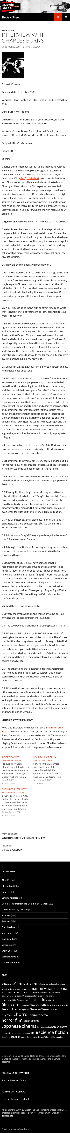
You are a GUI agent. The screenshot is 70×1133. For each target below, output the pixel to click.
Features (6, 915)
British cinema (21, 992)
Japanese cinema (19, 1026)
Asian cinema (55, 988)
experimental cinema (46, 996)
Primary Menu (66, 17)
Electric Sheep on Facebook (15, 1099)
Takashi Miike (49, 1037)
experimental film (9, 1000)
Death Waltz (22, 996)
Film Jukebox (8, 927)
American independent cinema (53, 984)
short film (5, 1037)
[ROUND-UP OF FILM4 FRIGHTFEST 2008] (49, 770)
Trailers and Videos (11, 962)
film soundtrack (40, 1005)
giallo (54, 1009)
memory (26, 1033)
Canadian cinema (38, 992)
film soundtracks (60, 1005)
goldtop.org (7, 1115)
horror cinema (39, 1015)
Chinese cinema (54, 993)
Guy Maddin (9, 1014)
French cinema (11, 1009)
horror (22, 1014)
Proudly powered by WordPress (15, 1129)
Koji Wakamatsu (44, 1027)
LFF (3, 1033)
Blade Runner (7, 992)
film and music (22, 1000)
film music (36, 999)
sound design (26, 1037)
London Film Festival (14, 1033)
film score (10, 1004)
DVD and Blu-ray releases (15, 909)
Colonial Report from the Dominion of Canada (25, 903)
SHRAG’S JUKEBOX (12, 848)
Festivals (6, 921)
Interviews (8, 30)
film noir (50, 999)
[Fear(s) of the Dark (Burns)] (13, 64)
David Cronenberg (9, 996)
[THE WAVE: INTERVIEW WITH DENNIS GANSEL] (17, 802)
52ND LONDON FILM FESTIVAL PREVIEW (23, 836)
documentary (32, 996)
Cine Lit (5, 891)
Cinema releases (10, 897)
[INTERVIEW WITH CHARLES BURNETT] (17, 770)
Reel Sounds (8, 939)
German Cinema (40, 1009)
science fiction (53, 1032)
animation (34, 988)
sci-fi (34, 1033)
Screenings (7, 944)
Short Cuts (7, 950)
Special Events (9, 956)
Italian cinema (31, 1020)
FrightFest (24, 1009)
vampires (59, 1037)
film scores (24, 1005)
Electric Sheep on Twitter (14, 1080)
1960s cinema (8, 984)
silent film (14, 1036)
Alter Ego (6, 880)
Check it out (8, 886)
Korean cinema (59, 1026)
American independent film (13, 989)
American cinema (27, 983)
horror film (12, 1020)
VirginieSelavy (33, 47)
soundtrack (38, 1037)
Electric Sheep (11, 17)
